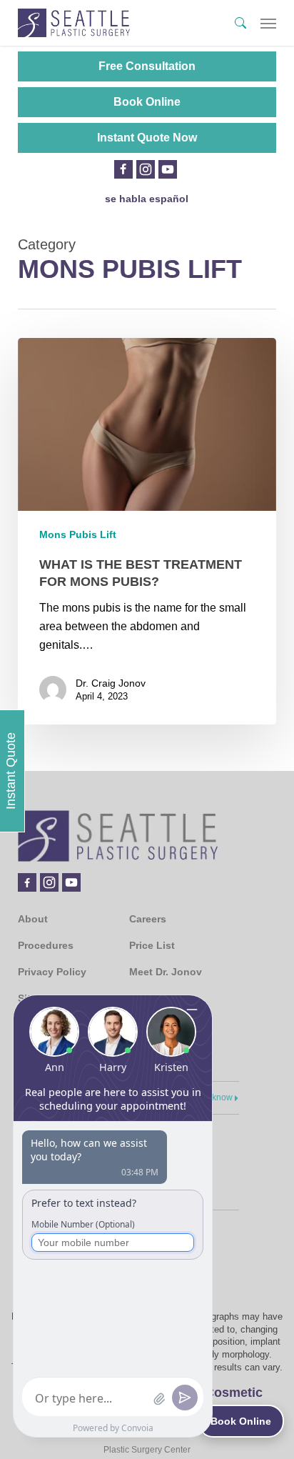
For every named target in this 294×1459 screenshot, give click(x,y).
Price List (152, 945)
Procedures (46, 945)
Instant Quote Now (147, 137)
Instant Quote (11, 771)
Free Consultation (147, 66)
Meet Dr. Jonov (165, 971)
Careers (147, 919)
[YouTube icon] (168, 169)
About (33, 919)
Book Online (147, 102)
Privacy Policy (52, 971)
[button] (268, 23)
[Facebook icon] (123, 169)
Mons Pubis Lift (77, 534)
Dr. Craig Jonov (111, 683)
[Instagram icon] (145, 169)
